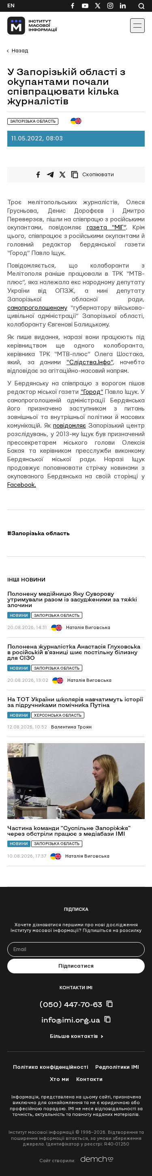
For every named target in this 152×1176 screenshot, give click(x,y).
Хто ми (59, 1079)
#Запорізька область (38, 533)
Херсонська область (57, 715)
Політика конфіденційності (50, 1067)
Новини (19, 615)
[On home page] (24, 26)
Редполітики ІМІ (117, 1067)
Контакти (89, 1079)
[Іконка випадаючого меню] (137, 25)
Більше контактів (74, 1036)
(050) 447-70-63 (70, 1004)
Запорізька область (56, 615)
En (11, 6)
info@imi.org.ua (70, 1019)
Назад (20, 51)
